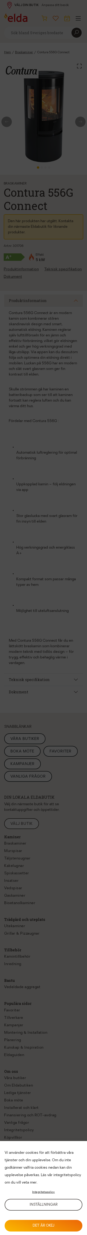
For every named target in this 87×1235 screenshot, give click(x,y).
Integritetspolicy (43, 1192)
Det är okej (43, 1226)
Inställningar (44, 1205)
